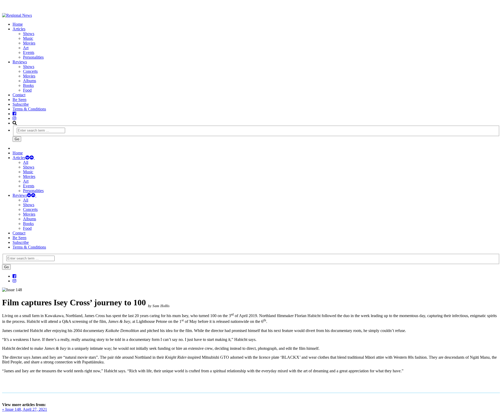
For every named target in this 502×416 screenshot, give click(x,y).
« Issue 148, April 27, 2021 (24, 409)
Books (28, 85)
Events (28, 52)
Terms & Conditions (29, 109)
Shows (28, 33)
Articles (19, 29)
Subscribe (21, 104)
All (25, 162)
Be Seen (19, 99)
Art (25, 48)
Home (18, 24)
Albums (29, 80)
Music (28, 38)
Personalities (33, 57)
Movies (29, 43)
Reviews (20, 62)
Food (27, 90)
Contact (19, 95)
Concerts (30, 71)
